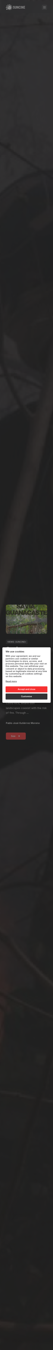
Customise (26, 696)
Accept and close (26, 689)
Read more (11, 681)
